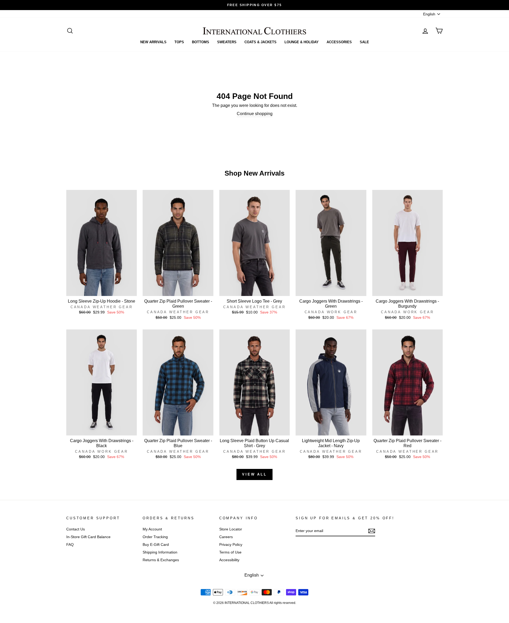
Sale (364, 42)
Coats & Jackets (260, 42)
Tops (179, 42)
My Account (152, 529)
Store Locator (230, 529)
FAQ (70, 545)
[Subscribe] (371, 531)
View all (254, 474)
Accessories (339, 42)
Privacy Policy (230, 545)
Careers (226, 537)
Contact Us (75, 529)
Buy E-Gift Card (156, 545)
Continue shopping (255, 113)
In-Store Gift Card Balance (88, 537)
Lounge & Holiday (301, 42)
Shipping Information (160, 552)
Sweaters (226, 42)
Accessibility (229, 560)
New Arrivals (153, 42)
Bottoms (200, 42)
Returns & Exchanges (161, 560)
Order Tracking (155, 537)
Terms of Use (230, 552)
